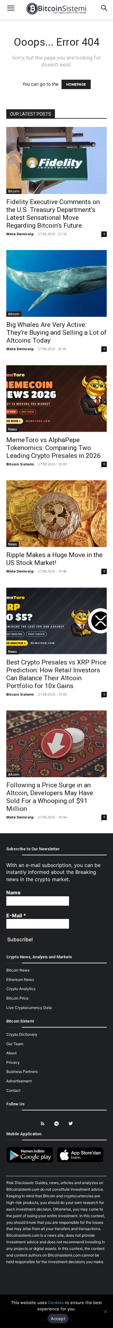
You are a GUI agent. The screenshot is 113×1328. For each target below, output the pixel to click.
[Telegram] (56, 1123)
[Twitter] (70, 1123)
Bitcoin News (18, 970)
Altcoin (13, 314)
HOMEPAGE (76, 84)
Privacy (13, 1062)
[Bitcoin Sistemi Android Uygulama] (31, 1162)
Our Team (14, 1043)
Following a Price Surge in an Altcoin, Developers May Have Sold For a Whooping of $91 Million (49, 796)
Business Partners (22, 1071)
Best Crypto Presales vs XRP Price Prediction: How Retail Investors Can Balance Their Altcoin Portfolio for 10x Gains (56, 674)
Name (13, 892)
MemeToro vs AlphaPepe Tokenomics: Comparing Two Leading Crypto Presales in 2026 (53, 447)
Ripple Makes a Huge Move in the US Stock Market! (54, 559)
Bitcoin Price (17, 998)
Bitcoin (13, 191)
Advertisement (19, 1081)
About (11, 1053)
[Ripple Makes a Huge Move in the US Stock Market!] (56, 513)
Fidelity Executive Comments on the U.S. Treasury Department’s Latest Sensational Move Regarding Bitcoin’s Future (53, 213)
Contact (13, 1090)
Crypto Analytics (20, 988)
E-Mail (16, 915)
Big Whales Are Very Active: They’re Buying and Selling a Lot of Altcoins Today (56, 332)
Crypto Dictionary (21, 1034)
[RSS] (42, 1123)
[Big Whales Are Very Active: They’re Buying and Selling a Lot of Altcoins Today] (56, 283)
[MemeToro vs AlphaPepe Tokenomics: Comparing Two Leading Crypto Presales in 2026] (56, 398)
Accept (58, 1318)
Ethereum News (20, 979)
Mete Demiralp (20, 233)
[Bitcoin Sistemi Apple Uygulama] (81, 1162)
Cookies (56, 1302)
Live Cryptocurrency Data (29, 1007)
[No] (105, 1311)
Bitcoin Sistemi (20, 464)
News (12, 429)
